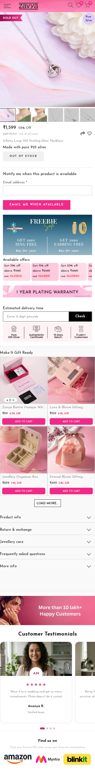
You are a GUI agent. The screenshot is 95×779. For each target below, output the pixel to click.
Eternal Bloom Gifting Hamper (66, 477)
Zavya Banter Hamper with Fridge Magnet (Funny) (23, 408)
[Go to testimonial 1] (42, 728)
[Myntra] (47, 759)
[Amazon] (18, 759)
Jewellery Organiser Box (20, 477)
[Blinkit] (77, 759)
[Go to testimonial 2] (47, 728)
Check (80, 316)
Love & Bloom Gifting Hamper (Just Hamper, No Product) (70, 408)
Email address (15, 182)
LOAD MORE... (48, 503)
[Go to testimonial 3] (51, 728)
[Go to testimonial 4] (54, 728)
